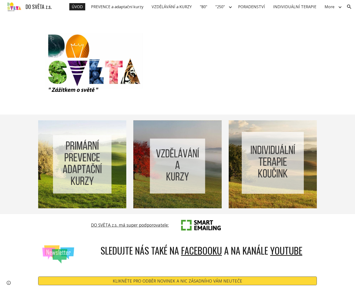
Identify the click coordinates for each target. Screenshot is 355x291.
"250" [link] (220, 6)
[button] (349, 7)
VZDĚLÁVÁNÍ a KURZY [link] (172, 6)
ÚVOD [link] (77, 6)
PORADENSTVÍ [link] (251, 6)
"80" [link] (203, 6)
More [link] (329, 6)
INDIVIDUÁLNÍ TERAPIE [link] (294, 6)
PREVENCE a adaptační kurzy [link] (117, 6)
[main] (130, 225)
